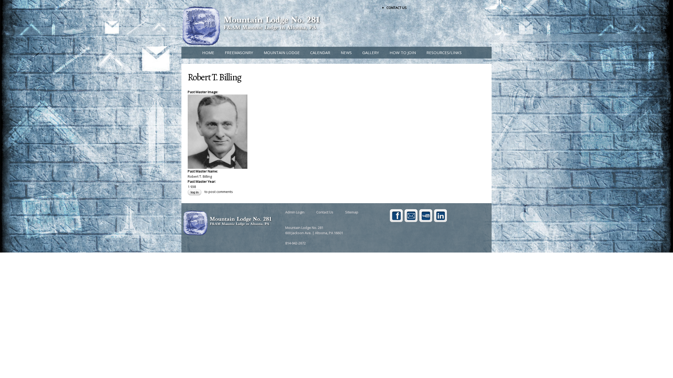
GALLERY (370, 52)
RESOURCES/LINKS (444, 52)
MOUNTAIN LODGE (282, 52)
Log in (194, 192)
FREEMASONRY (239, 52)
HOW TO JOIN (403, 52)
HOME (208, 52)
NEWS (346, 52)
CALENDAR (320, 52)
